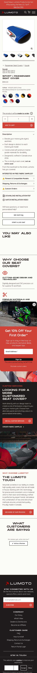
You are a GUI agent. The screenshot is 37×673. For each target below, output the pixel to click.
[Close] (34, 304)
